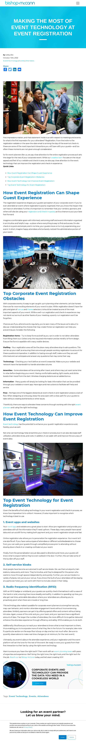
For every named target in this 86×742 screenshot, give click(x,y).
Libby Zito (9, 55)
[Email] (19, 70)
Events (21, 61)
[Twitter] (10, 70)
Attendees (30, 61)
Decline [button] (72, 737)
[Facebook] (5, 70)
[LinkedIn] (15, 70)
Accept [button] (63, 737)
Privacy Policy (28, 727)
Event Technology (10, 61)
